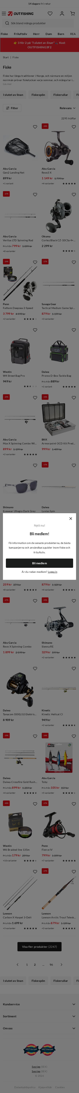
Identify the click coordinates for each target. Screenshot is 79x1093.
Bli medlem (39, 563)
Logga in (52, 571)
